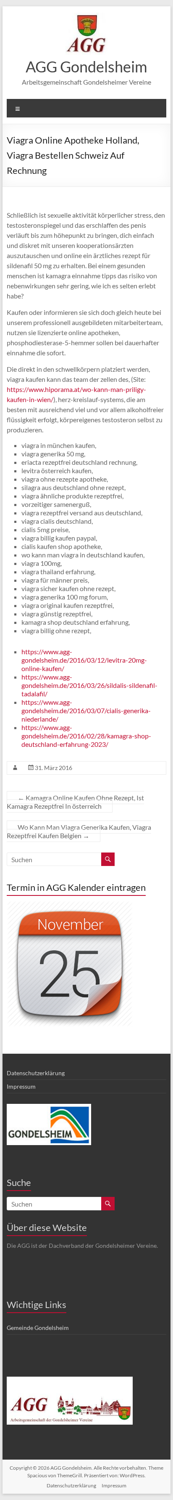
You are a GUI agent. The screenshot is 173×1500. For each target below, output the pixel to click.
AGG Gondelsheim (86, 66)
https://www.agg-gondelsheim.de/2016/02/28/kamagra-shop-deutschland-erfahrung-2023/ (86, 735)
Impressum (21, 1086)
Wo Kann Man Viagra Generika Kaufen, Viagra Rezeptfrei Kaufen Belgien (79, 831)
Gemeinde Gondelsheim (38, 1327)
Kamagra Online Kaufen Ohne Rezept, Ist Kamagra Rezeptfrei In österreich (75, 802)
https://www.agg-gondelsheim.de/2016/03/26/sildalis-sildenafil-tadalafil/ (89, 685)
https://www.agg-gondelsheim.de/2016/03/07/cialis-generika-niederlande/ (86, 710)
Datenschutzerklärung (36, 1072)
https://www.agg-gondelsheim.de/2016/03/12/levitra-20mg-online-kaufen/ (84, 659)
